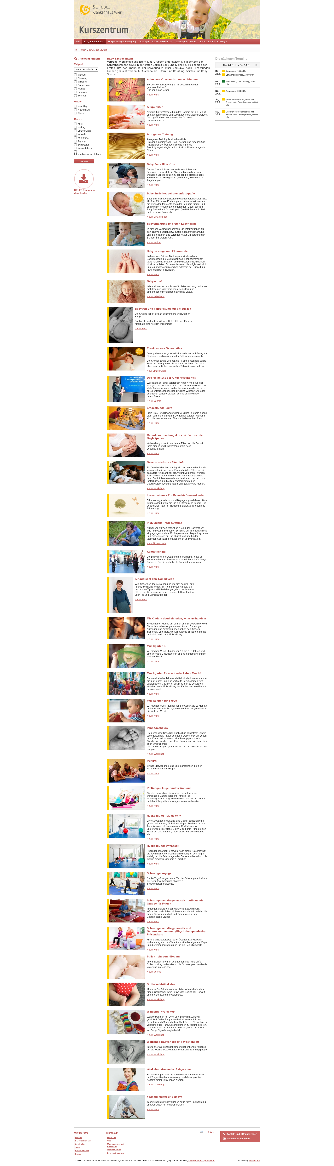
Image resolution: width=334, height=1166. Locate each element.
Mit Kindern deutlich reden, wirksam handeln (176, 618)
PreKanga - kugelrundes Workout (169, 788)
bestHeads (254, 1160)
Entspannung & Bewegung (122, 41)
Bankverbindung (114, 1150)
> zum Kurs (153, 94)
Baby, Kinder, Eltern (94, 41)
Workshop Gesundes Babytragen (169, 1069)
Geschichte (80, 1144)
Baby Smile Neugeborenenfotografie (171, 193)
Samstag (82, 92)
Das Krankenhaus (83, 1141)
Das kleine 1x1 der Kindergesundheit (171, 377)
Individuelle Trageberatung (164, 522)
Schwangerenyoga (159, 873)
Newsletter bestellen (238, 1138)
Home (82, 50)
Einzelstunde (84, 130)
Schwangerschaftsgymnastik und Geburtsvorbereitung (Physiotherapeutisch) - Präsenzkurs (176, 931)
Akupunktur (155, 106)
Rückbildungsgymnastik (163, 845)
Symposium (83, 144)
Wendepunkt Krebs (186, 41)
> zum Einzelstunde (157, 216)
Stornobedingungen (115, 1153)
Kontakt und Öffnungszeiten (242, 1134)
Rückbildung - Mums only (164, 815)
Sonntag (82, 95)
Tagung (81, 141)
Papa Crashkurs (157, 727)
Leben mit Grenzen (162, 41)
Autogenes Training (160, 134)
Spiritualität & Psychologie (213, 41)
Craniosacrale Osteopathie (164, 348)
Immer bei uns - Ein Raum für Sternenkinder (175, 495)
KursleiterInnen (82, 1151)
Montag (81, 74)
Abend (80, 113)
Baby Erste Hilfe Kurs (161, 164)
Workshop (82, 134)
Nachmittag (83, 109)
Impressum (112, 1133)
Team (77, 1147)
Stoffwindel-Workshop (161, 984)
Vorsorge (144, 41)
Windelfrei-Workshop (161, 1011)
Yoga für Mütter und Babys (164, 1096)
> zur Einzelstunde (156, 371)
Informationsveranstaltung (87, 154)
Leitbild (78, 1138)
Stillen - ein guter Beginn (163, 956)
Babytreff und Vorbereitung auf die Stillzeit (163, 308)
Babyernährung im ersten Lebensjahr (171, 223)
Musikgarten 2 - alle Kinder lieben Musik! (174, 673)
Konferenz (83, 137)
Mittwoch (82, 81)
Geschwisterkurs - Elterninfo (166, 462)
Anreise (110, 1141)
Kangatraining (156, 551)
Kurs (80, 124)
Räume (78, 1154)
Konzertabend (85, 148)
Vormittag (82, 106)
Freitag (81, 88)
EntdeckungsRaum (159, 407)
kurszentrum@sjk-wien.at (201, 1160)
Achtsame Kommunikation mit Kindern (172, 79)
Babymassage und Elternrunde (167, 251)
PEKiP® (152, 760)
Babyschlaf (154, 281)
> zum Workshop (155, 488)
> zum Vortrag (154, 242)
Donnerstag (83, 85)
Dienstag (82, 78)
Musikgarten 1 (156, 645)
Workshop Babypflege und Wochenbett (173, 1041)
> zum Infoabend (155, 296)
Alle (78, 41)
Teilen (211, 1132)
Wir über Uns (81, 1133)
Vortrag (81, 127)
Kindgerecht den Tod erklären (154, 578)
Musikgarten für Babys (162, 700)
